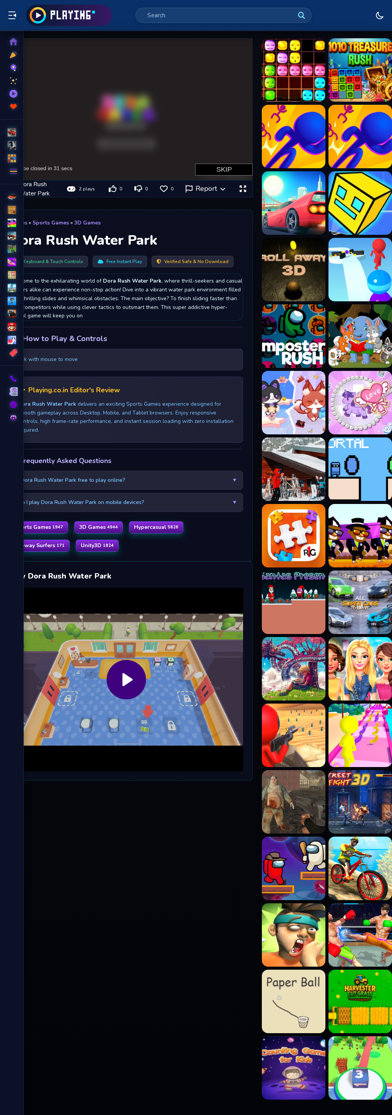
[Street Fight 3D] (360, 802)
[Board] (11, 287)
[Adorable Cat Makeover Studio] (293, 402)
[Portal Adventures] (360, 469)
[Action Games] (11, 145)
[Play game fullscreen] (242, 188)
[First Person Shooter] (11, 248)
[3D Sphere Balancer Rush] (293, 269)
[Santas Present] (293, 602)
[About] (11, 404)
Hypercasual (156, 527)
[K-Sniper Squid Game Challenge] (293, 735)
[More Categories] (11, 171)
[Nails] (11, 261)
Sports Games (51, 222)
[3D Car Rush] (293, 203)
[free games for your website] (11, 235)
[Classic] (11, 209)
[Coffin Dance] (360, 535)
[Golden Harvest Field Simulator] (360, 1001)
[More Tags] (11, 352)
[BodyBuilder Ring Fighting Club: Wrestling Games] (360, 935)
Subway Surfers (40, 545)
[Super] (11, 326)
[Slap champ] (293, 935)
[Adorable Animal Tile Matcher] (360, 336)
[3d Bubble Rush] (293, 136)
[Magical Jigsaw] (293, 669)
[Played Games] (11, 93)
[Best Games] (11, 67)
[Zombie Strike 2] (293, 802)
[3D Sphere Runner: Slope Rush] (360, 269)
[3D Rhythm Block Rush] (360, 203)
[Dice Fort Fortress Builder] (360, 1068)
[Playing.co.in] (69, 15)
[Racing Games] (11, 132)
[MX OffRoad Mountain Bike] (360, 868)
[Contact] (11, 378)
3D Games (87, 222)
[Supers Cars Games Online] (360, 602)
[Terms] (11, 391)
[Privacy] (11, 417)
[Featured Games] (11, 80)
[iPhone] (11, 222)
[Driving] (11, 196)
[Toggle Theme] (379, 15)
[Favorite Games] (11, 106)
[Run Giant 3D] (360, 735)
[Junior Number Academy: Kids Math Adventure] (293, 1068)
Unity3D (97, 545)
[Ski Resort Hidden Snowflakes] (293, 469)
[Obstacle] (11, 339)
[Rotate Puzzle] (293, 535)
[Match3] (11, 274)
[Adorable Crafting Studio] (360, 402)
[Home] (11, 41)
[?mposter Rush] (293, 336)
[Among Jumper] (293, 868)
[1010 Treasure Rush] (360, 70)
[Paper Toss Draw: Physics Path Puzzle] (293, 1001)
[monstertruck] (11, 313)
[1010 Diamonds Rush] (293, 70)
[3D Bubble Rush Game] (360, 136)
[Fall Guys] (11, 300)
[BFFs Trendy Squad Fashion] (360, 669)
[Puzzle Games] (11, 158)
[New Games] (11, 54)
